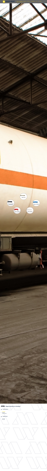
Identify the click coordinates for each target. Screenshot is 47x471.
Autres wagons (30, 211)
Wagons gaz (23, 197)
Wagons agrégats (17, 211)
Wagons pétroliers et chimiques (11, 204)
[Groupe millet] (7, 1)
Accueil (17, 1)
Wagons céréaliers (36, 204)
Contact (37, 1)
